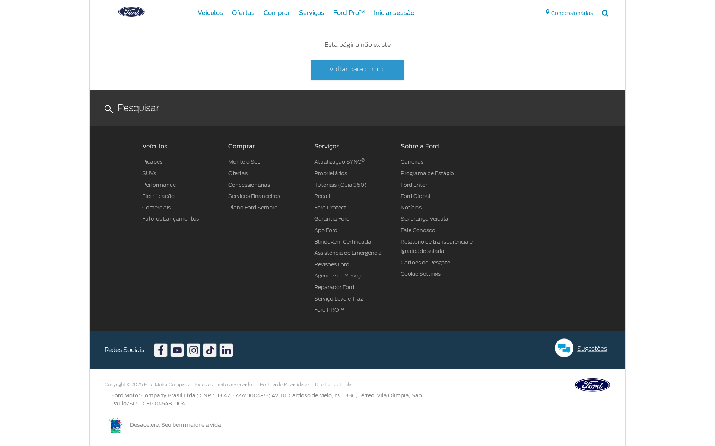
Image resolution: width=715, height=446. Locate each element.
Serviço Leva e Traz (338, 299)
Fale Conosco (418, 230)
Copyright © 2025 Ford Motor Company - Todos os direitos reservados (179, 384)
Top (632, 411)
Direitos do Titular (334, 384)
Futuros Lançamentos (170, 219)
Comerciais (156, 208)
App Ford (325, 230)
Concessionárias (249, 185)
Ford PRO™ (329, 310)
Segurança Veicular (425, 219)
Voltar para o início (357, 69)
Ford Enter (414, 185)
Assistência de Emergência (348, 253)
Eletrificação (158, 196)
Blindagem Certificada (342, 242)
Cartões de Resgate (425, 263)
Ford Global (415, 196)
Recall (322, 196)
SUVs (149, 173)
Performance (159, 185)
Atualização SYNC (339, 162)
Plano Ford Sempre (252, 208)
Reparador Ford (334, 287)
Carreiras (412, 162)
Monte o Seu (244, 162)
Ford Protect (330, 208)
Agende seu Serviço (339, 276)
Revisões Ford (331, 264)
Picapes (152, 162)
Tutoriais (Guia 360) (340, 185)
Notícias (411, 208)
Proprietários (330, 173)
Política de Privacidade (284, 384)
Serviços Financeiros (254, 196)
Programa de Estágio (427, 173)
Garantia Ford (332, 219)
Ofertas (238, 173)
